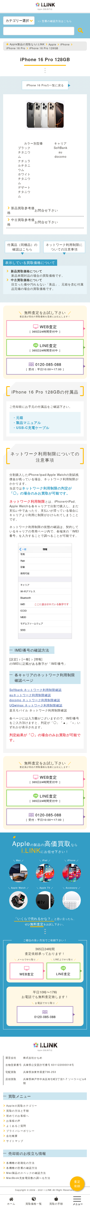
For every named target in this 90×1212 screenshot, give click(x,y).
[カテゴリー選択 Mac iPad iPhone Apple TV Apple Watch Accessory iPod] (19, 20)
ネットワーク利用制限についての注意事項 (64, 246)
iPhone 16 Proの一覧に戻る (45, 85)
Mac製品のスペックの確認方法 (26, 1173)
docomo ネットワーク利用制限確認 (34, 700)
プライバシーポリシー (20, 1130)
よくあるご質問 (16, 1125)
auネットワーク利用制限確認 (30, 695)
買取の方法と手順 (17, 1110)
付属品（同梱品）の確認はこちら (22, 246)
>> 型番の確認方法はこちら (55, 21)
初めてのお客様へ (17, 1115)
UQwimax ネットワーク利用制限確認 (35, 705)
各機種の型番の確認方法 (21, 1167)
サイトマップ (14, 1140)
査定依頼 (77, 1183)
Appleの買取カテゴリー (21, 1105)
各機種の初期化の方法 (20, 1162)
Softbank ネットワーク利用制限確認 (35, 690)
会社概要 (12, 1135)
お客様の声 (13, 1120)
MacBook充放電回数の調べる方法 (28, 1178)
